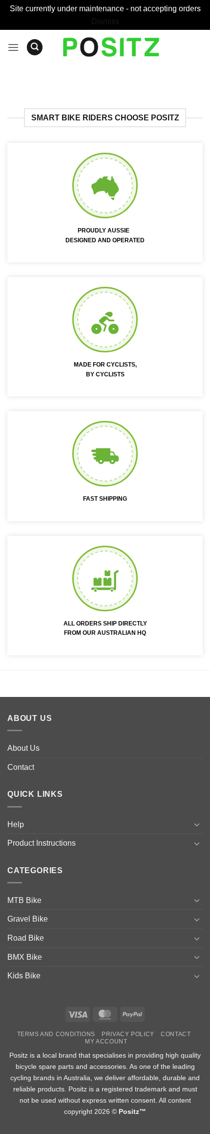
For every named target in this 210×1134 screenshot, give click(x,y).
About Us (23, 748)
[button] (13, 47)
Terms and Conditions (56, 1034)
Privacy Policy (128, 1034)
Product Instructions (41, 843)
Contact (20, 767)
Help (15, 824)
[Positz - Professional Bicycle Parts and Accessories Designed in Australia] (110, 47)
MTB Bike (24, 900)
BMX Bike (24, 957)
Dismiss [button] (105, 21)
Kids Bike (24, 976)
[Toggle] (197, 824)
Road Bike (25, 938)
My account (106, 1041)
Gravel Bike (27, 919)
